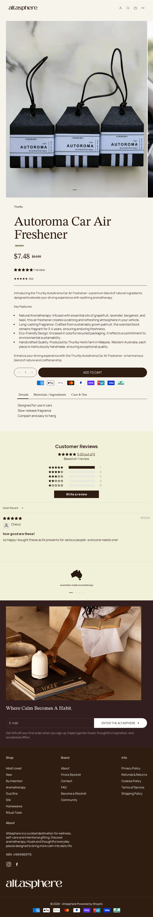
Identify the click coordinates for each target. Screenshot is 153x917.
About (65, 768)
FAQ (64, 787)
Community (69, 800)
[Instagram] (9, 864)
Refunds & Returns (134, 775)
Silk (8, 800)
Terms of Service (132, 787)
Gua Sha (12, 793)
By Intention (14, 781)
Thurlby (18, 206)
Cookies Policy (131, 781)
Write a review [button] (76, 494)
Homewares (14, 806)
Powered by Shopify (90, 904)
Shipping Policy (131, 793)
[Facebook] (16, 864)
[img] (12, 518)
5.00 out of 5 (86, 454)
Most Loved (13, 768)
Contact (66, 781)
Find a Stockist (71, 775)
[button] (23, 270)
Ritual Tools (14, 812)
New (9, 775)
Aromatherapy (16, 787)
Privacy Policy (130, 768)
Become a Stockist (73, 793)
